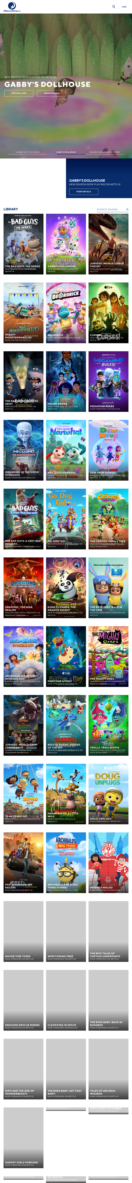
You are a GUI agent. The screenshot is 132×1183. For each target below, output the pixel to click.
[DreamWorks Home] (12, 7)
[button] (113, 7)
